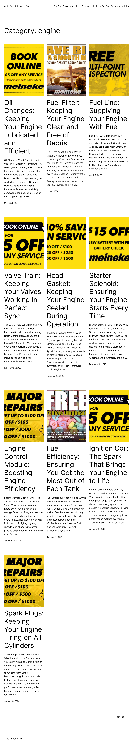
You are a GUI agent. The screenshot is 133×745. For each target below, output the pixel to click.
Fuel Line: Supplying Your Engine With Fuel (108, 115)
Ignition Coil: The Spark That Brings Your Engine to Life (108, 464)
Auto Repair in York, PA (16, 6)
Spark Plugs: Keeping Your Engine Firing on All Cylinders (24, 629)
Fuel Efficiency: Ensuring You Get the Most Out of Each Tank (66, 468)
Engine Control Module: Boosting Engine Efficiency (19, 468)
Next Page (122, 717)
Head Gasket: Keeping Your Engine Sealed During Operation (65, 299)
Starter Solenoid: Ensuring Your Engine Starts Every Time (108, 295)
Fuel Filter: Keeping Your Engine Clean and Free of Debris (65, 123)
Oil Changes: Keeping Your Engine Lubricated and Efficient (23, 127)
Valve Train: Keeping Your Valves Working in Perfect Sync (22, 295)
